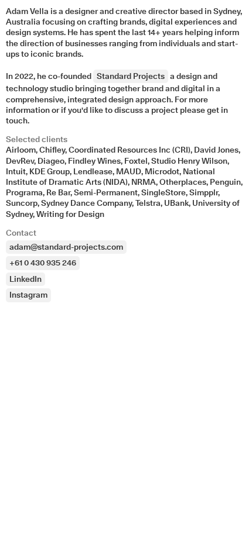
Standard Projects (131, 76)
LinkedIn (25, 279)
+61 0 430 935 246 (42, 262)
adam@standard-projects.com (66, 247)
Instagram (28, 295)
